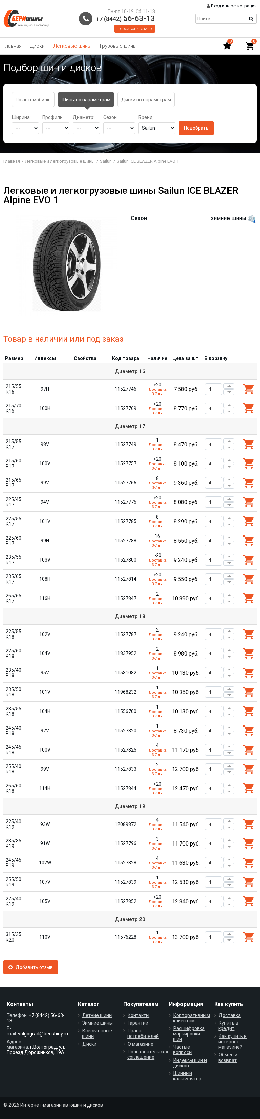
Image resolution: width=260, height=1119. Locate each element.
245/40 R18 (13, 730)
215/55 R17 (13, 444)
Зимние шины (97, 1023)
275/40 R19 (13, 901)
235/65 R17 (13, 579)
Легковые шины (72, 46)
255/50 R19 (13, 882)
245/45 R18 (13, 749)
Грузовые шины (118, 46)
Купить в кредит (228, 1025)
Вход (216, 5)
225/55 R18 (13, 634)
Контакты (138, 1015)
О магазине (140, 1044)
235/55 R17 (13, 559)
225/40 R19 (13, 824)
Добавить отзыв (33, 967)
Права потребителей (143, 1033)
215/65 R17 (13, 482)
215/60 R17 (13, 463)
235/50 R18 (13, 692)
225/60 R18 (13, 653)
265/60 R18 (13, 788)
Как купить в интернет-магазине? (232, 1041)
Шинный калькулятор (187, 1076)
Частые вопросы (182, 1049)
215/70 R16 (13, 408)
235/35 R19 (13, 843)
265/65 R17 (13, 598)
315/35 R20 (13, 937)
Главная (12, 46)
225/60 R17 (13, 540)
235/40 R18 (13, 672)
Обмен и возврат (227, 1057)
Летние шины (97, 1015)
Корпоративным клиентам (191, 1018)
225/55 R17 (13, 521)
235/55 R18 (13, 711)
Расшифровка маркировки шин (189, 1034)
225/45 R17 (13, 502)
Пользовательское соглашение (148, 1054)
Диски (37, 46)
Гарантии (138, 1023)
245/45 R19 (13, 862)
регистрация (244, 5)
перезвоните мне (135, 28)
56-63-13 (125, 18)
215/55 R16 (13, 389)
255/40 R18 (13, 769)
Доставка (230, 1015)
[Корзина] (250, 46)
